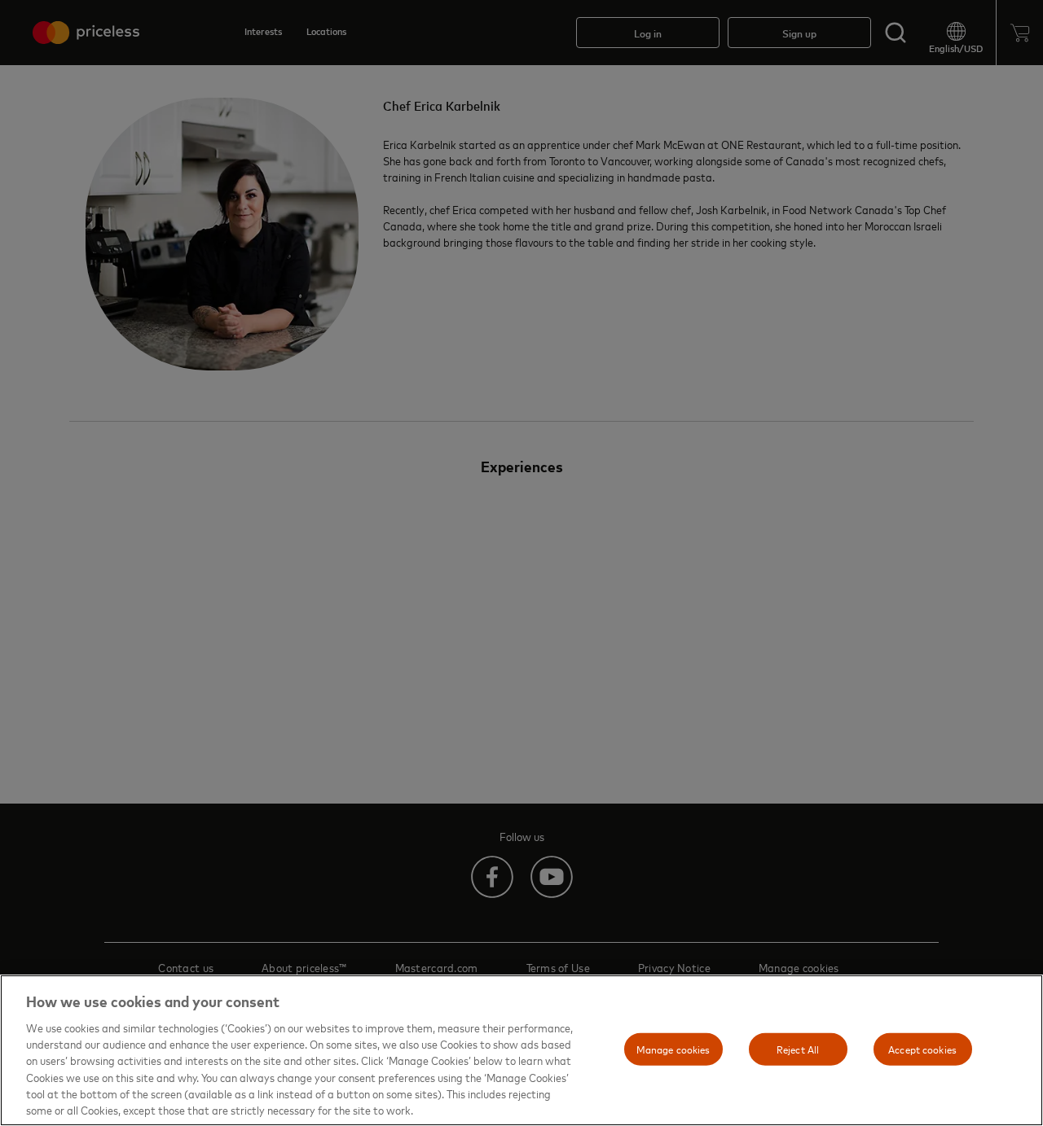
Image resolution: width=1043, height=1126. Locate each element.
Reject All (798, 1048)
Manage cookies (673, 1048)
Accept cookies (922, 1048)
